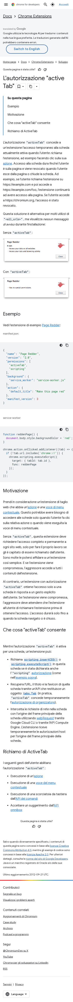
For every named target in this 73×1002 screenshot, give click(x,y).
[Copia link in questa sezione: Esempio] (24, 314)
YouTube (8, 956)
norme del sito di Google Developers (47, 858)
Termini (7, 984)
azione (7, 163)
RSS (5, 968)
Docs (7, 16)
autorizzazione (41, 673)
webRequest (45, 718)
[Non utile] (45, 69)
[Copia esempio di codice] (67, 345)
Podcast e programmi (16, 934)
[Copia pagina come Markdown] (31, 86)
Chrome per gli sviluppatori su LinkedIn (25, 962)
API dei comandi (27, 799)
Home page (9, 62)
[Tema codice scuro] (61, 345)
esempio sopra (26, 678)
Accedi (64, 4)
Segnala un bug (12, 894)
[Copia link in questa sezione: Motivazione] (32, 491)
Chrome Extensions (35, 16)
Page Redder (51, 325)
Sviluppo (63, 62)
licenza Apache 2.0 (37, 854)
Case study (9, 922)
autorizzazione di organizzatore (33, 702)
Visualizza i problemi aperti (19, 900)
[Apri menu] (6, 4)
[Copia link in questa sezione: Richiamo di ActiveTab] (51, 752)
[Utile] (39, 69)
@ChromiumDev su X (15, 950)
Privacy (19, 984)
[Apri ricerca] (45, 4)
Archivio (8, 928)
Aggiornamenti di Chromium (20, 916)
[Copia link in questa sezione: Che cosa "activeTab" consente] (6, 635)
